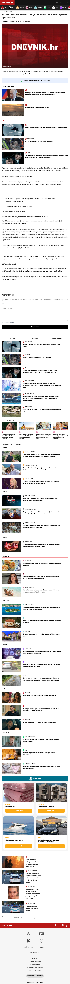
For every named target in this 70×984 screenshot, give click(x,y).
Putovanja (40, 7)
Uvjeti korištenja (35, 964)
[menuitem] (64, 2)
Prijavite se (35, 327)
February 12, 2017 (26, 206)
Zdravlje (48, 7)
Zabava (64, 7)
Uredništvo (35, 958)
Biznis (57, 7)
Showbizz (22, 7)
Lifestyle (30, 7)
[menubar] (64, 2)
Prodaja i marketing (35, 961)
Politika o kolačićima (35, 970)
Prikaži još (18, 918)
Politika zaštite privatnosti (35, 967)
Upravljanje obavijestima (36, 975)
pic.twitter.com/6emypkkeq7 (14, 201)
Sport (13, 7)
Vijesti (6, 7)
